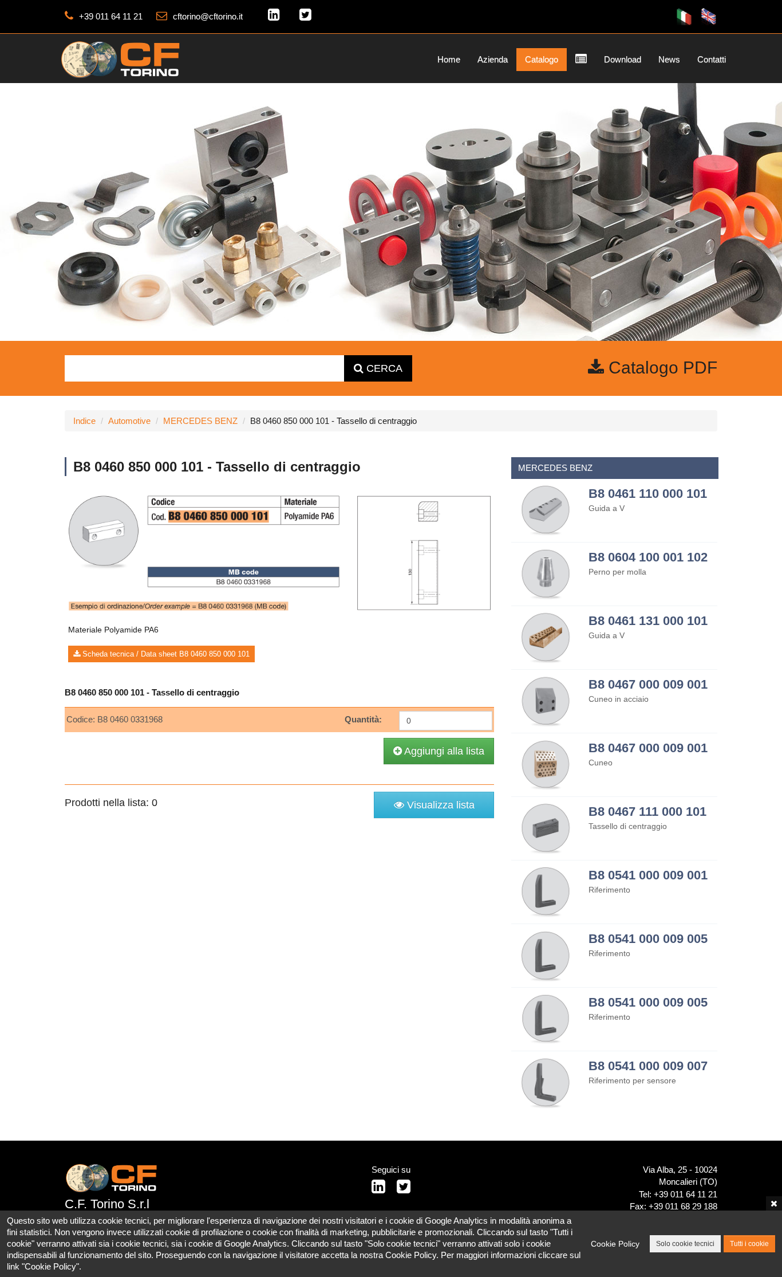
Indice (84, 421)
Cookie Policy (615, 1243)
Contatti (711, 59)
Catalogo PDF (660, 367)
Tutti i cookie (749, 1244)
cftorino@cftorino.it (208, 16)
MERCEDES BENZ (200, 421)
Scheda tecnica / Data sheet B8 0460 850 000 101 (165, 654)
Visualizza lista (439, 805)
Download (622, 59)
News (669, 59)
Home (448, 59)
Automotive (129, 421)
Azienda (492, 59)
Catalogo (541, 59)
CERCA (383, 368)
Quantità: (363, 719)
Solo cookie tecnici (685, 1244)
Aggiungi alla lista (443, 751)
